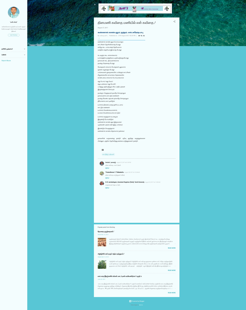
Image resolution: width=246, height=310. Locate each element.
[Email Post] (103, 150)
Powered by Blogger (137, 301)
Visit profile (13, 35)
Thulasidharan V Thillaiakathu (114, 172)
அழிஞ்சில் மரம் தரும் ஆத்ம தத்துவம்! (111, 254)
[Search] (178, 5)
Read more (172, 248)
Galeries (141, 305)
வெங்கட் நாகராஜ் (110, 162)
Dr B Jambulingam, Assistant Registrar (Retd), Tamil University (124, 182)
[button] (174, 21)
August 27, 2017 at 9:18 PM (123, 162)
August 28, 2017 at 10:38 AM (132, 172)
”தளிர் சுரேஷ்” (13, 22)
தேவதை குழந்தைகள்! (106, 231)
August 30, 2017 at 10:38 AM (152, 182)
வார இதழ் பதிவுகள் (108, 154)
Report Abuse (6, 61)
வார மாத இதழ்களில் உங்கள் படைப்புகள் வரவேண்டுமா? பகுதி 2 (120, 276)
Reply (107, 168)
